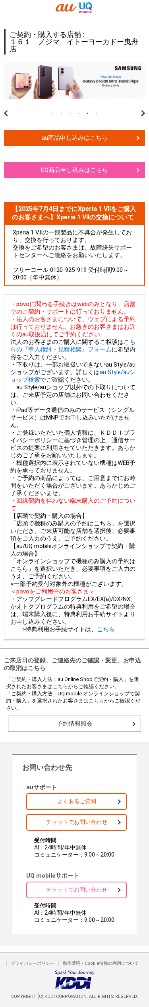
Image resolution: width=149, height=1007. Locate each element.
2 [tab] (62, 113)
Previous (8, 107)
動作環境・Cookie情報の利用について (101, 963)
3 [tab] (70, 113)
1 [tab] (53, 113)
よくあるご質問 (76, 801)
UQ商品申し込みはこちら (74, 170)
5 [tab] (88, 113)
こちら (106, 629)
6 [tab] (97, 113)
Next (141, 107)
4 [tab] (79, 113)
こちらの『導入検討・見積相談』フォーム (72, 345)
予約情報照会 (75, 723)
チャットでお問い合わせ (76, 822)
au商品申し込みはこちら (75, 137)
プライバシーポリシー (32, 963)
